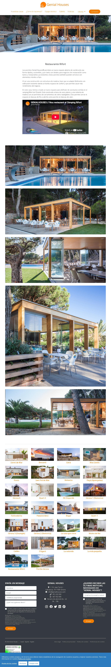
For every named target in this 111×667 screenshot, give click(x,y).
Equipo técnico (50, 11)
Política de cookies (82, 642)
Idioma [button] (81, 11)
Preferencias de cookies (97, 642)
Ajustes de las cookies (9, 663)
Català (22, 642)
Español (27, 642)
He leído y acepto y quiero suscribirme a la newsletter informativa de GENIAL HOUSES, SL (95, 601)
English (32, 642)
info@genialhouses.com (56, 592)
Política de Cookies (24, 659)
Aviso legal (57, 642)
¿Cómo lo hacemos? (34, 11)
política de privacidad (24, 608)
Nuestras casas (17, 11)
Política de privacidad (68, 642)
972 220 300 (57, 594)
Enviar (10, 628)
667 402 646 (57, 597)
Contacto (94, 11)
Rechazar (23, 663)
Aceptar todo (33, 663)
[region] (55, 660)
